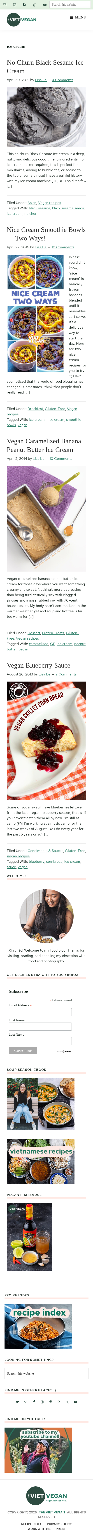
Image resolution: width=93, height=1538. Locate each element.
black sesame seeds (68, 208)
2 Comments (66, 674)
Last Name (16, 1034)
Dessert (34, 633)
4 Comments (62, 80)
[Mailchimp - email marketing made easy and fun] (64, 1052)
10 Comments (63, 247)
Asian (32, 202)
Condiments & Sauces (45, 850)
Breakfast (35, 408)
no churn (31, 213)
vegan (22, 425)
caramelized (38, 643)
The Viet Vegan (52, 1512)
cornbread (54, 861)
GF (52, 643)
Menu (80, 17)
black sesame (39, 208)
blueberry (36, 861)
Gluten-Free (55, 408)
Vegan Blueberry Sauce (38, 665)
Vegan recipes (49, 202)
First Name (17, 1020)
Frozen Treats (53, 633)
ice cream (15, 213)
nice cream (55, 419)
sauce (11, 867)
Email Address (20, 1005)
